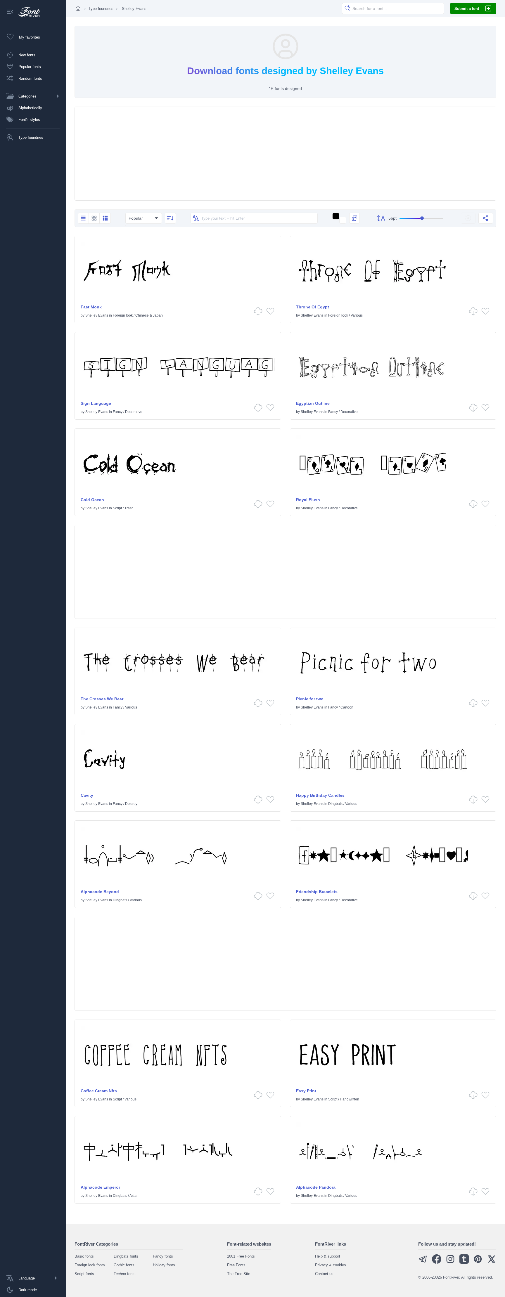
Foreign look (123, 315)
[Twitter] (491, 1262)
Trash (129, 508)
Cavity (87, 795)
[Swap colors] (354, 218)
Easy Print (306, 1090)
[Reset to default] (468, 218)
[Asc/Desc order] (170, 218)
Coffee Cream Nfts (99, 1090)
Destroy (131, 804)
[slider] (421, 218)
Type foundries (101, 8)
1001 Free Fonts (241, 1256)
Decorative (133, 412)
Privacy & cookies (330, 1265)
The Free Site (238, 1274)
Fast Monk (91, 307)
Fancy (117, 412)
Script (117, 508)
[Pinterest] (477, 1262)
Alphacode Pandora (315, 1187)
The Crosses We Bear (102, 699)
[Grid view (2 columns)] (94, 218)
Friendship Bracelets (317, 891)
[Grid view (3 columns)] (105, 218)
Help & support (327, 1256)
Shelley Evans (96, 315)
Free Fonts (236, 1265)
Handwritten (349, 1099)
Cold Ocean (92, 499)
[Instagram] (450, 1262)
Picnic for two (310, 699)
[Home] (78, 8)
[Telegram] (423, 1262)
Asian (134, 1196)
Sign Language (96, 403)
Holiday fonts (164, 1265)
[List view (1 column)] (83, 218)
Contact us (324, 1274)
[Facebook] (436, 1262)
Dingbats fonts (126, 1256)
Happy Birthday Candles (320, 795)
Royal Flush (308, 499)
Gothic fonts (124, 1265)
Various (357, 315)
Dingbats (335, 804)
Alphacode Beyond (100, 891)
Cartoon (346, 707)
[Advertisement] (285, 154)
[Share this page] (485, 218)
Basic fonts (84, 1256)
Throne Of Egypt (312, 307)
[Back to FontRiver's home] (27, 12)
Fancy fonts (163, 1256)
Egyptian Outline (313, 403)
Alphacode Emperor (100, 1187)
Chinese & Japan (149, 315)
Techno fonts (125, 1274)
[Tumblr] (464, 1262)
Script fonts (84, 1274)
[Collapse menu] (10, 12)
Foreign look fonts (90, 1265)
